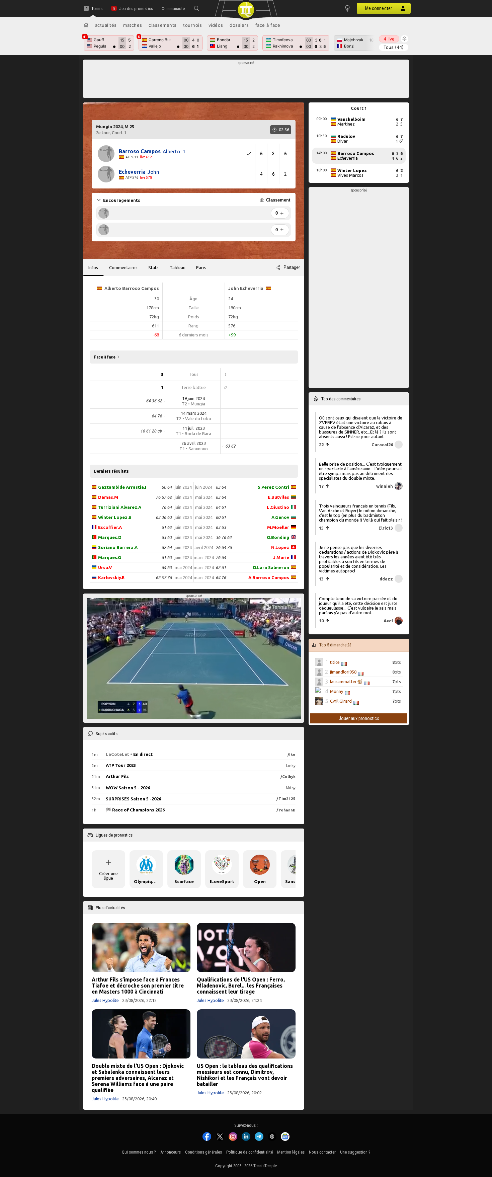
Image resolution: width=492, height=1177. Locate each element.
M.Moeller (278, 527)
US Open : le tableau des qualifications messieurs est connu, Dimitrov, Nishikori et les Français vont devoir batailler (245, 1075)
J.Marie (281, 557)
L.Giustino (278, 507)
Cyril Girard (341, 701)
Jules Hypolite (105, 1000)
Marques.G (109, 557)
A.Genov (280, 517)
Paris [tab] (201, 267)
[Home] (86, 25)
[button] (196, 8)
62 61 (221, 567)
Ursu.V (105, 567)
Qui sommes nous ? (139, 1152)
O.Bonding (278, 537)
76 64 (166, 507)
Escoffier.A (110, 527)
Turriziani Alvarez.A (119, 507)
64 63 (166, 567)
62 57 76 (164, 577)
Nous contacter (322, 1152)
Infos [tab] (93, 267)
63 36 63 (164, 517)
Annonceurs (170, 1152)
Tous (394, 47)
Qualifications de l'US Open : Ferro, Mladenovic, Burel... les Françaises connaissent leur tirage (241, 985)
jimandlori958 (343, 672)
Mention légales (291, 1152)
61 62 (166, 527)
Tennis (96, 8)
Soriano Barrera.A (118, 547)
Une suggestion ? (355, 1152)
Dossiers (239, 25)
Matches (132, 25)
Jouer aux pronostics (359, 718)
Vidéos (216, 25)
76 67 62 (164, 497)
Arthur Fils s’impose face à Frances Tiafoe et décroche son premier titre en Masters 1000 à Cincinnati (138, 985)
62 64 (166, 547)
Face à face (267, 25)
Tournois (192, 25)
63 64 (221, 487)
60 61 (221, 517)
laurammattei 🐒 (346, 681)
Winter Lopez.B (115, 517)
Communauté (173, 8)
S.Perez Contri (273, 487)
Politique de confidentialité (249, 1152)
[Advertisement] (246, 81)
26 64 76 (224, 547)
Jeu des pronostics (136, 8)
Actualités (106, 25)
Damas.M (108, 497)
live (389, 39)
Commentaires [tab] (123, 267)
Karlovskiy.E (111, 577)
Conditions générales (203, 1152)
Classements (163, 25)
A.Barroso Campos (268, 577)
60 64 (166, 487)
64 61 (221, 507)
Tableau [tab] (177, 267)
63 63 (166, 537)
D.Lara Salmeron (271, 567)
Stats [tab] (153, 267)
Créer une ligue (108, 875)
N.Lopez (280, 547)
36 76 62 (224, 537)
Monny (336, 691)
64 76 (221, 577)
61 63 (166, 557)
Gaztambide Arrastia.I (122, 487)
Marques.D (109, 537)
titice (335, 662)
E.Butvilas (278, 497)
